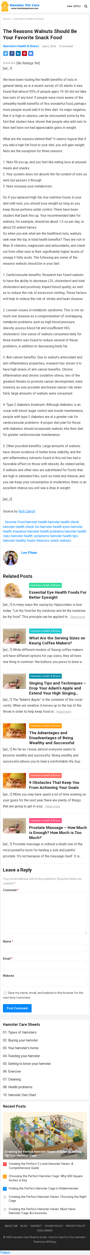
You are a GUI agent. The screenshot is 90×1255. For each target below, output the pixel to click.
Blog (24, 1225)
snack (54, 541)
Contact (36, 1225)
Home (6, 19)
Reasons (42, 541)
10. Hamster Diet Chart (19, 1095)
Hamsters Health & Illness (29, 19)
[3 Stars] (9, 63)
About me (11, 1225)
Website (8, 975)
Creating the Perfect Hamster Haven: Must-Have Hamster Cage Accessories (42, 1211)
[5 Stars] (14, 63)
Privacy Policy (75, 1225)
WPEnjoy (51, 1241)
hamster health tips (64, 536)
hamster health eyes (55, 527)
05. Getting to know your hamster (27, 1064)
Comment (11, 890)
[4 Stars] (11, 63)
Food (21, 522)
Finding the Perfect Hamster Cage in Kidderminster (43, 1188)
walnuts (65, 541)
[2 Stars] (6, 63)
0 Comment (66, 46)
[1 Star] (4, 63)
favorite (10, 522)
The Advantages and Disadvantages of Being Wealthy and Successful (51, 737)
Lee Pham (29, 553)
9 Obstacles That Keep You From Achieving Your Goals (54, 785)
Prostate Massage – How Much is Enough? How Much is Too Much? (58, 832)
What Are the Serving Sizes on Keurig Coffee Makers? (57, 640)
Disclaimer (45, 1230)
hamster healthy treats (19, 541)
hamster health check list (21, 527)
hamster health (36, 522)
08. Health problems (17, 1087)
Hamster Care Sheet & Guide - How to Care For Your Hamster (49, 1237)
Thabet (5, 1253)
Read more (78, 617)
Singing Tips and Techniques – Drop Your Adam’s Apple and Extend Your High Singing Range (57, 691)
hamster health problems (45, 531)
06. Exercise (12, 1071)
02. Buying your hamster (20, 1040)
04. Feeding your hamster (21, 1056)
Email (8, 958)
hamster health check (63, 522)
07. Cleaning (12, 1079)
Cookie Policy (54, 1225)
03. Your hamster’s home (21, 1048)
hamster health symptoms (30, 536)
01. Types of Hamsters (19, 1032)
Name (8, 941)
